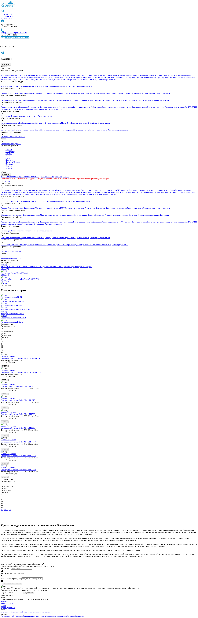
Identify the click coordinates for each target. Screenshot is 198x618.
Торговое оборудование (76, 616)
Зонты (37, 130)
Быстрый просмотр (8, 356)
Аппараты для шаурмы (10, 107)
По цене (4, 333)
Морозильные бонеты (136, 77)
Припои (4, 93)
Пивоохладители (52, 80)
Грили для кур (33, 107)
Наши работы (16, 612)
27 (2, 348)
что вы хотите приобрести (11, 579)
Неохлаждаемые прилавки (18, 80)
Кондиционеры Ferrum (46, 86)
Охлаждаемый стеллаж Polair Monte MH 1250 (18, 442)
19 (10, 510)
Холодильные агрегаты (17, 77)
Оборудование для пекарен (11, 100)
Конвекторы (6, 116)
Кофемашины (96, 107)
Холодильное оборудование (12, 616)
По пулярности (7, 331)
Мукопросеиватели (66, 100)
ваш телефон (6, 573)
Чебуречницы (38, 109)
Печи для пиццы (80, 100)
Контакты (9, 164)
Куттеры (48, 123)
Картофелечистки (66, 107)
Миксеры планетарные (49, 100)
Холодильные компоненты (56, 616)
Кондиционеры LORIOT (10, 86)
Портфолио (10, 160)
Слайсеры (94, 123)
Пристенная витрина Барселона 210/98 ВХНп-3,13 (21, 372)
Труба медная (90, 93)
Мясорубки (65, 123)
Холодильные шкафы (105, 77)
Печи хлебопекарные (96, 100)
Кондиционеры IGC (28, 86)
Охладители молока (37, 80)
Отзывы (9, 168)
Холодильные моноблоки (165, 75)
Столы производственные (24, 130)
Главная (9, 150)
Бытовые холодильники (84, 80)
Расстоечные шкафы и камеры (116, 100)
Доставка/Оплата (29, 612)
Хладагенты (100, 93)
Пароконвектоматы (139, 107)
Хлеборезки (164, 100)
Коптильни (39, 123)
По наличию (6, 335)
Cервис (8, 156)
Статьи (38, 612)
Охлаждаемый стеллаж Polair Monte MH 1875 (18, 456)
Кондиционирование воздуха (34, 616)
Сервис (21, 177)
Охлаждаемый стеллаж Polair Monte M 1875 (18, 400)
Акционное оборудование (11, 144)
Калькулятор (10, 152)
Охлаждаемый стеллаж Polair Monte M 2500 (18, 414)
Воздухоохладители (15, 93)
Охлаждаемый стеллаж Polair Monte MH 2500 (18, 470)
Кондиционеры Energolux (65, 86)
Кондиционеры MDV (84, 86)
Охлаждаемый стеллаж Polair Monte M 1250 (18, 386)
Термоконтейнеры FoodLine (105, 80)
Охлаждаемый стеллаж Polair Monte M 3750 (18, 428)
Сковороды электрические (11, 109)
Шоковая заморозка (67, 80)
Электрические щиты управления (156, 93)
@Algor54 (6, 58)
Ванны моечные (7, 130)
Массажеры (56, 123)
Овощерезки (126, 107)
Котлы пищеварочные (82, 107)
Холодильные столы (89, 77)
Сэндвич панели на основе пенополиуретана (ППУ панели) (104, 75)
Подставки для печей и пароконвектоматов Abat (92, 130)
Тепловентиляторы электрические (24, 116)
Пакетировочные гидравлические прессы (56, 130)
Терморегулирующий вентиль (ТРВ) (49, 93)
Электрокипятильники (53, 109)
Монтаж (9, 154)
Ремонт (8, 158)
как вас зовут (6, 568)
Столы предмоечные (120, 130)
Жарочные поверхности (49, 107)
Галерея (9, 166)
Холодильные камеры (9, 75)
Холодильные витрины (36, 77)
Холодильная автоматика (74, 93)
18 (2, 346)
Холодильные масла (135, 93)
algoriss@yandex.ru (8, 25)
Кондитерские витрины (54, 77)
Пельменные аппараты (10, 123)
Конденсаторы (29, 93)
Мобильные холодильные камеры (141, 75)
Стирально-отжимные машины (13, 137)
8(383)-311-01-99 (20, 33)
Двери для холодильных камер (68, 75)
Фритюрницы (27, 109)
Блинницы (23, 107)
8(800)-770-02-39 (7, 33)
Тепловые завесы (45, 116)
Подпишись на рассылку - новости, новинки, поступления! (24, 590)
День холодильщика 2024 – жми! (16, 38)
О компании (6, 612)
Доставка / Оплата (13, 162)
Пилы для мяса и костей (79, 123)
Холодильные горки (72, 77)
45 (2, 352)
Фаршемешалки (104, 123)
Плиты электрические (155, 107)
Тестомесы (133, 100)
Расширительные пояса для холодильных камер (37, 75)
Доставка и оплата (47, 177)
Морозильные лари (152, 77)
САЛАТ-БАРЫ (191, 107)
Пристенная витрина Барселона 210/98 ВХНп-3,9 (20, 358)
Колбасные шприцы (27, 123)
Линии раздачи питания (111, 107)
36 (2, 350)
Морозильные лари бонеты (171, 77)
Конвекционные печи (31, 100)
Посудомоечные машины (175, 107)
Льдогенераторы (120, 77)
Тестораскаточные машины (148, 100)
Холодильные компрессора (116, 93)
